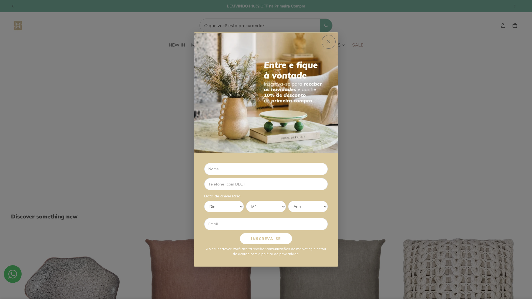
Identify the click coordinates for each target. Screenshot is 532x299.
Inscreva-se (266, 238)
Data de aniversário (222, 196)
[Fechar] (329, 42)
